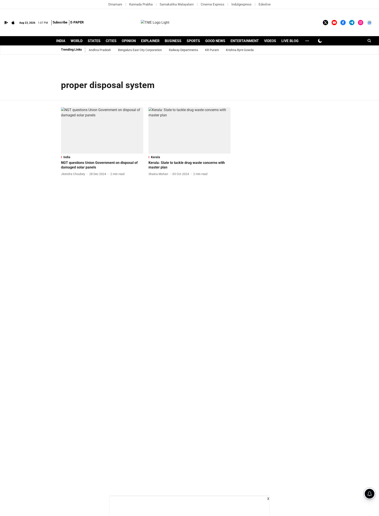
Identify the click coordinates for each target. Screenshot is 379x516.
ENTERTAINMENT (245, 41)
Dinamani (115, 4)
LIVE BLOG (290, 41)
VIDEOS (270, 41)
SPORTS (193, 41)
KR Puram (212, 50)
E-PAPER (77, 22)
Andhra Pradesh (100, 50)
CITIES (111, 41)
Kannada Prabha (141, 4)
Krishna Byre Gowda (240, 50)
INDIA (60, 41)
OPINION (129, 41)
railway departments (183, 50)
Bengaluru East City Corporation (140, 50)
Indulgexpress (241, 4)
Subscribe (60, 22)
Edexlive (265, 4)
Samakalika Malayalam (177, 4)
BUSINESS (173, 41)
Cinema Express (212, 4)
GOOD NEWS (215, 41)
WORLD (76, 41)
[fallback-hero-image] (102, 130)
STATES (94, 41)
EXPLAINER (150, 41)
